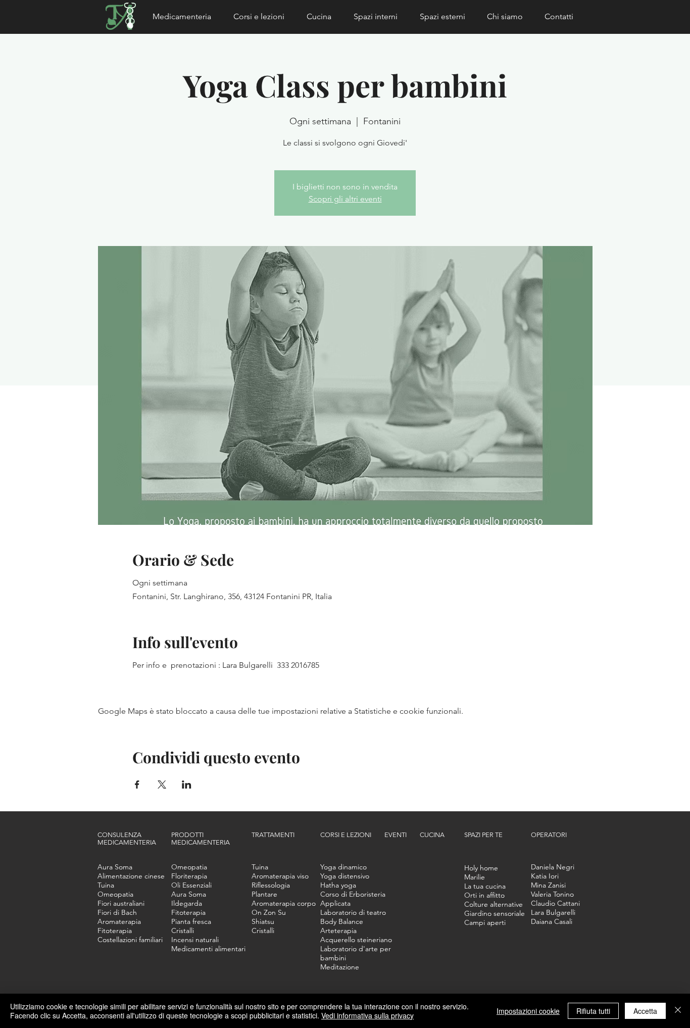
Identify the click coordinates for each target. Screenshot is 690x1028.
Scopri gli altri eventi (345, 199)
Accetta (645, 1011)
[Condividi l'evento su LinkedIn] (186, 784)
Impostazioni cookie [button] (528, 1011)
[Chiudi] (678, 1011)
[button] (185, 16)
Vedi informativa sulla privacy (367, 1015)
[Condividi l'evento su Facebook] (137, 784)
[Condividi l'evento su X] (162, 784)
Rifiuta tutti (593, 1011)
